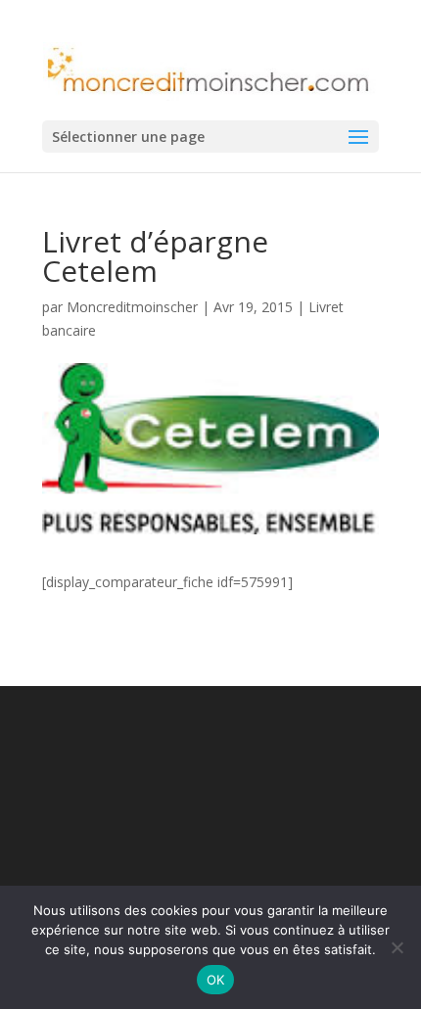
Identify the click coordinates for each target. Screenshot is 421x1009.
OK (216, 979)
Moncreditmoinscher (132, 307)
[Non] (396, 947)
